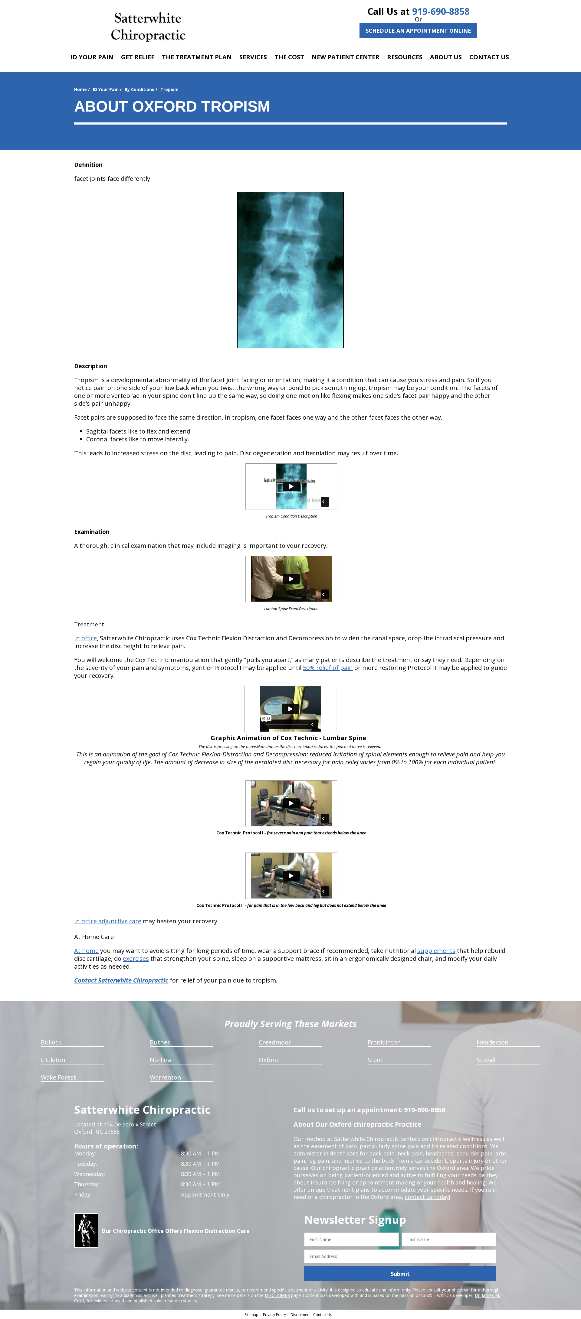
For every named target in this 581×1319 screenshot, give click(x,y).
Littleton (53, 1060)
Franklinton (384, 1042)
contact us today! (427, 1196)
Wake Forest (58, 1077)
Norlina (160, 1060)
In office (85, 638)
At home (86, 951)
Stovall (486, 1060)
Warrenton (165, 1077)
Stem (375, 1060)
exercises (136, 958)
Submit (400, 1273)
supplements (436, 951)
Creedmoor (275, 1042)
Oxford (269, 1060)
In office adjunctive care (107, 921)
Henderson (493, 1042)
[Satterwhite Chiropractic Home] (148, 25)
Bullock (51, 1042)
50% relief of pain (328, 668)
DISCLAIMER (277, 1295)
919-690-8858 (441, 11)
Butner (160, 1042)
